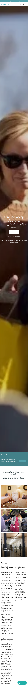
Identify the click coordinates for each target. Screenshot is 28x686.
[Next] (24, 1)
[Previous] (3, 1)
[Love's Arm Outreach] (5, 4)
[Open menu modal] (26, 4)
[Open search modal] (20, 4)
